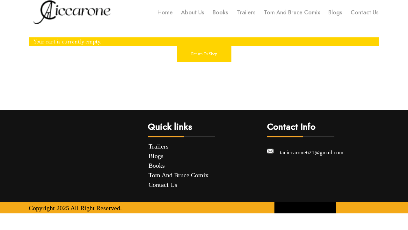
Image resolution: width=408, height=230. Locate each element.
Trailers (159, 146)
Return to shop (204, 53)
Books (157, 165)
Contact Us (163, 184)
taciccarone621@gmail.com (311, 153)
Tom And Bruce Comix (178, 175)
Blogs (156, 155)
